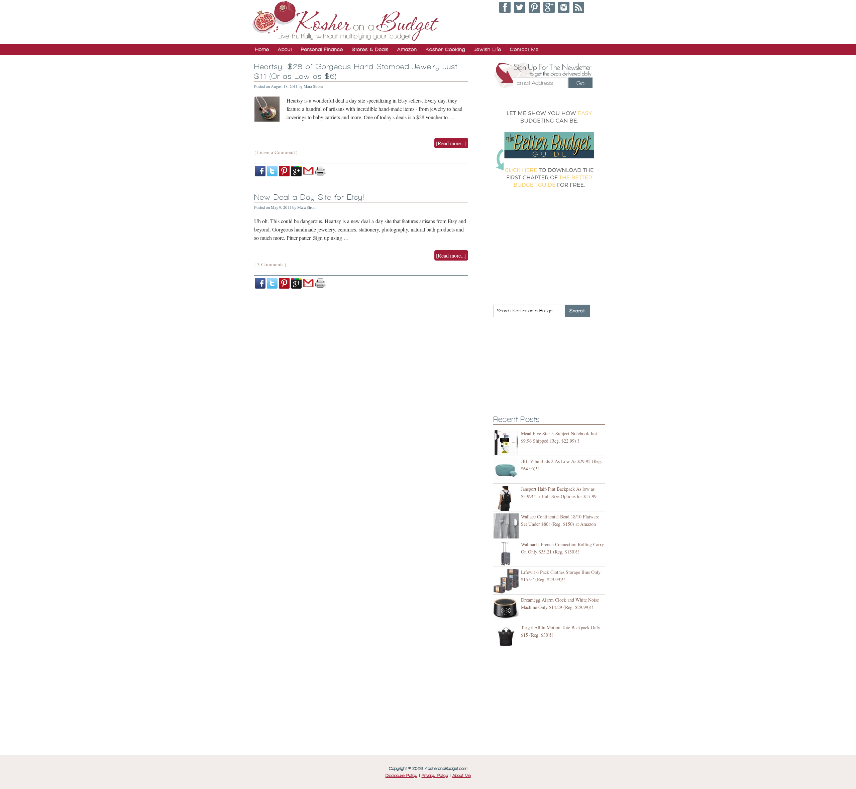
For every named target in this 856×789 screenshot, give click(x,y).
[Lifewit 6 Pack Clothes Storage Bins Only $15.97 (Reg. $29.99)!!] (507, 581)
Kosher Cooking (445, 49)
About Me (461, 775)
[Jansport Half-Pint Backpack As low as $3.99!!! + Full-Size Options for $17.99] (507, 498)
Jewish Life (487, 49)
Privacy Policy (435, 775)
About (285, 49)
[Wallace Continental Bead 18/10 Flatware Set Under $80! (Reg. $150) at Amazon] (507, 526)
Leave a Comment (276, 152)
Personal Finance (322, 49)
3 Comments (270, 264)
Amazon (407, 49)
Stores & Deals (370, 49)
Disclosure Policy (401, 775)
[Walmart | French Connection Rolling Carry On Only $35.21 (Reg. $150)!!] (507, 554)
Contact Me (524, 49)
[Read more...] (451, 143)
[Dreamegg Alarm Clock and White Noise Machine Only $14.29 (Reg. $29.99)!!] (507, 609)
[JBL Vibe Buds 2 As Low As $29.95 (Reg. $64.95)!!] (507, 470)
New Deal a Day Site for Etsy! (309, 197)
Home (262, 49)
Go (580, 83)
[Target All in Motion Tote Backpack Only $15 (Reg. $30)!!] (507, 637)
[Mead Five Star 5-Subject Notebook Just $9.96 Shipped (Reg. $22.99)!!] (507, 443)
